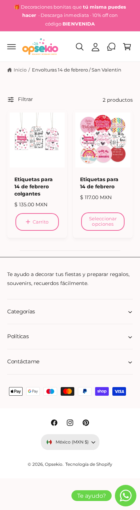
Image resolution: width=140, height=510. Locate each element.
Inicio (20, 70)
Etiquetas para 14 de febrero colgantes (33, 186)
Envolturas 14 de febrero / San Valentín (77, 70)
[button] (11, 47)
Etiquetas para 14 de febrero (99, 183)
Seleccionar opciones (103, 221)
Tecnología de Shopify (88, 464)
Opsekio (53, 464)
